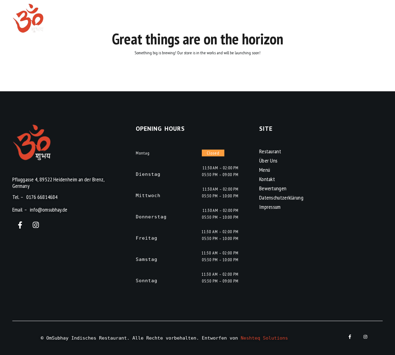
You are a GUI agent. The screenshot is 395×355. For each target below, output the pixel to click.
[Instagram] (36, 225)
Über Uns (268, 160)
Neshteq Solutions (264, 338)
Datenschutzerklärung (281, 197)
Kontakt (267, 179)
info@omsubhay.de (49, 209)
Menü (264, 169)
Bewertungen (272, 188)
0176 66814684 (41, 196)
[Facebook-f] (20, 225)
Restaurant (270, 151)
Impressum (270, 206)
